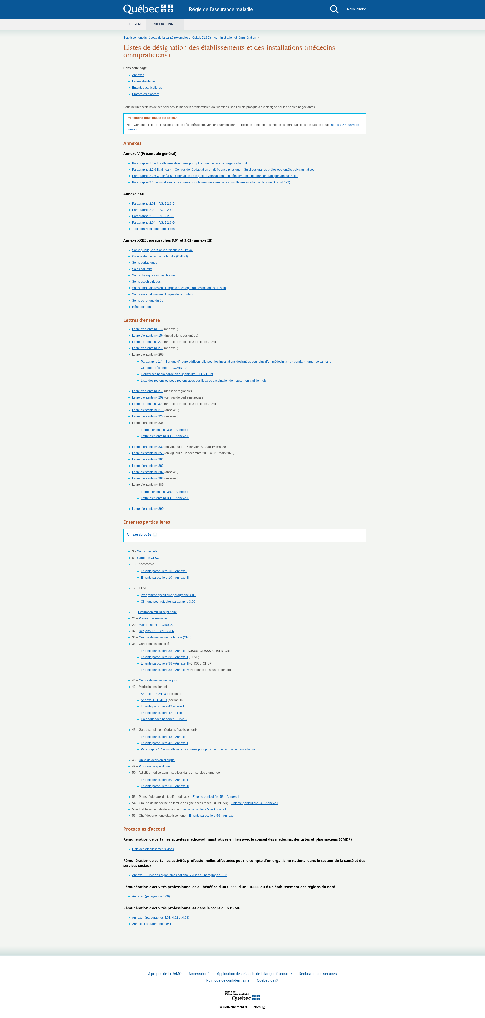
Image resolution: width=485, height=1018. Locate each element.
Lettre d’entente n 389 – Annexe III (165, 498)
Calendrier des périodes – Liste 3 (164, 719)
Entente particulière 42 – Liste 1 (162, 706)
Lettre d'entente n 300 (147, 404)
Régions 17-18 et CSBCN (156, 631)
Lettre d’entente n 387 (148, 472)
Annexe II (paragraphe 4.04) (151, 924)
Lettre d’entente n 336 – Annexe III (165, 436)
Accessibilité (199, 974)
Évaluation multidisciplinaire (157, 612)
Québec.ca (265, 980)
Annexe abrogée (139, 534)
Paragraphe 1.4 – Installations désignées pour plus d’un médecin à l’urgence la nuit (189, 163)
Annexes (138, 75)
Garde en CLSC (148, 558)
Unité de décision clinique (157, 760)
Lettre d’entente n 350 (148, 453)
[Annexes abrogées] (155, 534)
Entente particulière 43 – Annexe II (164, 743)
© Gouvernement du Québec (240, 1007)
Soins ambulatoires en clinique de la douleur (162, 294)
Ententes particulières (147, 88)
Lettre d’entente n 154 (148, 335)
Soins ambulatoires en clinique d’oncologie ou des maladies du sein (179, 288)
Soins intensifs (147, 551)
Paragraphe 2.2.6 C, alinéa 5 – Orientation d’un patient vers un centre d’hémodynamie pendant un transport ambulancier (215, 176)
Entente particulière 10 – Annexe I (164, 571)
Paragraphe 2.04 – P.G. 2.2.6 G (153, 222)
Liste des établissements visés (153, 849)
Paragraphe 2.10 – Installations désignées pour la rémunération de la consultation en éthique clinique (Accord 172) (211, 182)
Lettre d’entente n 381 (148, 459)
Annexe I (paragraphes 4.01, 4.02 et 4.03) (160, 917)
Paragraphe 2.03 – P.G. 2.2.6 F (153, 216)
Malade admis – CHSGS (156, 625)
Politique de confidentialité (228, 980)
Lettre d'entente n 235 (147, 348)
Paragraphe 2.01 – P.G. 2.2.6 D (153, 203)
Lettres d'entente (143, 81)
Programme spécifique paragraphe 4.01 (168, 595)
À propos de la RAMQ (165, 974)
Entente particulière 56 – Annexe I (212, 815)
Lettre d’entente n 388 (148, 478)
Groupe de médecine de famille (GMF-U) (160, 256)
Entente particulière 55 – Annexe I (203, 809)
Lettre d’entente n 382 (148, 466)
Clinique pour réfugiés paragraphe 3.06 (168, 601)
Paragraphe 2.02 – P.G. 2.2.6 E (153, 210)
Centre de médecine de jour (158, 680)
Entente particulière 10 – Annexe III (165, 577)
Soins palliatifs (142, 269)
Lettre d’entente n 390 (148, 509)
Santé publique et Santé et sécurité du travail (162, 250)
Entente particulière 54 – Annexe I (254, 803)
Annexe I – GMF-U (153, 694)
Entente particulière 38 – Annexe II (164, 657)
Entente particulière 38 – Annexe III (165, 663)
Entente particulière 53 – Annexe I (215, 797)
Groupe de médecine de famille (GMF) (165, 637)
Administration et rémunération (235, 37)
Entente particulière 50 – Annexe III (165, 786)
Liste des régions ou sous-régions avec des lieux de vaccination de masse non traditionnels (203, 380)
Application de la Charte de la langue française (254, 974)
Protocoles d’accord (145, 94)
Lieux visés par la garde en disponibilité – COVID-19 (177, 374)
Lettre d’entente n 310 (148, 410)
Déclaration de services (318, 974)
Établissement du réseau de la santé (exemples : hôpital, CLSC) (167, 37)
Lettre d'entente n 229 (147, 342)
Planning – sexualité (153, 618)
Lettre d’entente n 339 (148, 447)
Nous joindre (356, 9)
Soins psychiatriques (146, 281)
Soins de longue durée (147, 300)
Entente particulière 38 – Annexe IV (165, 670)
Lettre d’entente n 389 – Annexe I (164, 492)
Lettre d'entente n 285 (147, 391)
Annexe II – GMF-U (154, 700)
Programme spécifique (154, 766)
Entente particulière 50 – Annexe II (164, 780)
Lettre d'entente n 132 (147, 329)
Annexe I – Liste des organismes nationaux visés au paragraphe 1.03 (179, 875)
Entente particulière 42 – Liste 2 (162, 713)
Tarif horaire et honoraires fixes (153, 229)
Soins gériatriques (144, 262)
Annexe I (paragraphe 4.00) (151, 896)
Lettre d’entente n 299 (148, 397)
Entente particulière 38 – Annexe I (164, 651)
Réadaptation (141, 307)
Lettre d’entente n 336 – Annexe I (164, 430)
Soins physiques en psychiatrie (153, 275)
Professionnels (165, 24)
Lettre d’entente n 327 (148, 416)
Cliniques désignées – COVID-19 (164, 368)
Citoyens (134, 24)
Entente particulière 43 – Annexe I (164, 737)
